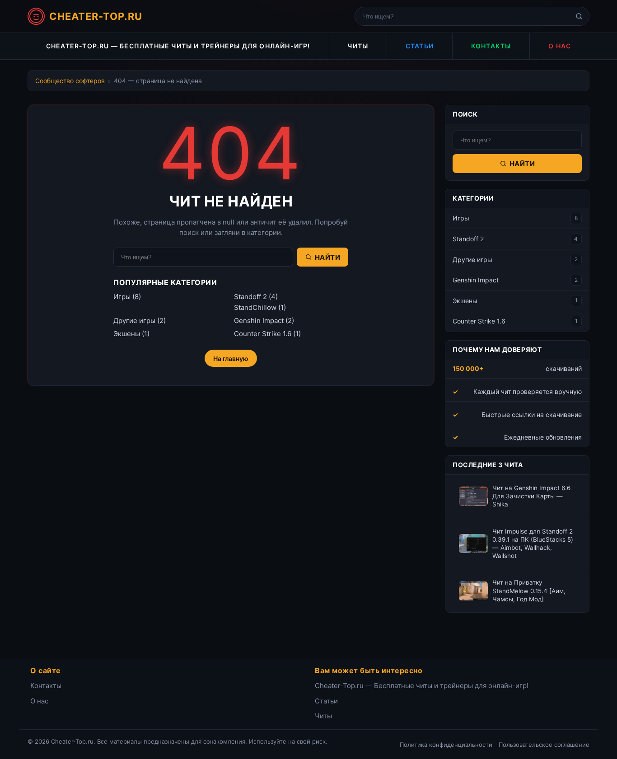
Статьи (420, 46)
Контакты (491, 46)
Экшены (126, 333)
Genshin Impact (259, 320)
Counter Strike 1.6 (262, 333)
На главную (230, 358)
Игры (122, 296)
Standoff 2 (250, 296)
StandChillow (255, 307)
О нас (559, 46)
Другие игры (134, 320)
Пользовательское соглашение (544, 744)
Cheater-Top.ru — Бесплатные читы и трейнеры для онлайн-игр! (178, 46)
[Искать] (579, 16)
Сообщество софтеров (70, 80)
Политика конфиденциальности (446, 744)
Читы (357, 46)
